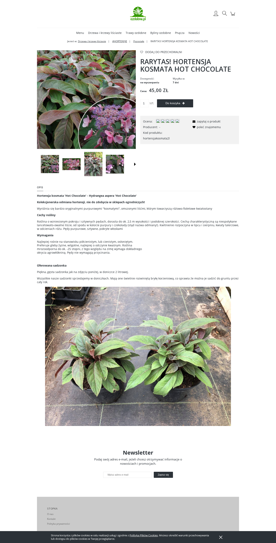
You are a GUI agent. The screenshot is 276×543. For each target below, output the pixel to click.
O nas (50, 514)
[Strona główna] (138, 14)
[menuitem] (80, 33)
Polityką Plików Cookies (144, 535)
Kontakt (51, 519)
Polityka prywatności (58, 523)
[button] (135, 164)
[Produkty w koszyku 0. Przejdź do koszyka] (233, 16)
